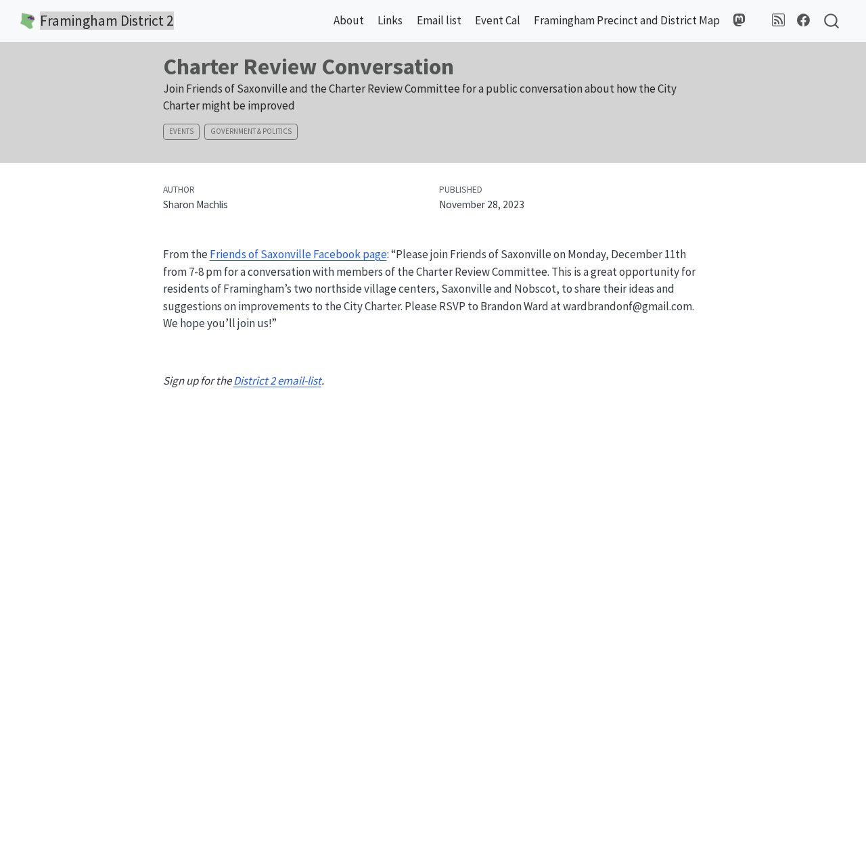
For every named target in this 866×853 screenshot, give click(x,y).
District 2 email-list (277, 380)
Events (181, 131)
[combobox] (832, 21)
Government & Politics (251, 131)
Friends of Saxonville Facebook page (298, 254)
